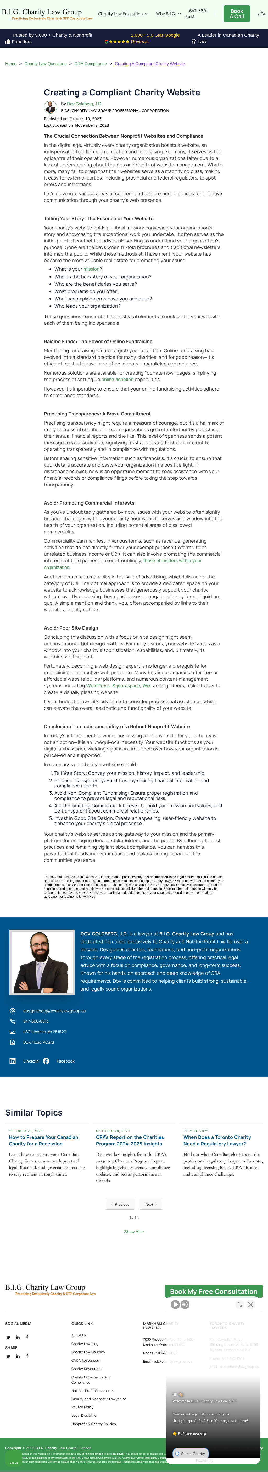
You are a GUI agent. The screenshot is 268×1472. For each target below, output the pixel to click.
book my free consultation (214, 1291)
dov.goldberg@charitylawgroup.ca (54, 1011)
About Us (78, 1335)
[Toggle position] (240, 1304)
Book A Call (237, 14)
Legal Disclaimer (84, 1415)
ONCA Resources (85, 1360)
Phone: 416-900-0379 (160, 1353)
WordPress (98, 685)
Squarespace (126, 685)
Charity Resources (86, 1368)
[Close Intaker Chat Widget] (251, 1304)
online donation (117, 379)
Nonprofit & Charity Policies (93, 1423)
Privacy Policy (82, 1407)
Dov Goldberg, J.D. (84, 104)
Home (10, 64)
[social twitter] (8, 1337)
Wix (146, 685)
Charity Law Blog (84, 1343)
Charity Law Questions (45, 64)
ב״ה (261, 14)
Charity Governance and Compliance (91, 1380)
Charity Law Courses (88, 1352)
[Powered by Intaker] (223, 1461)
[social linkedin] (18, 1337)
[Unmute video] (175, 1304)
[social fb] (27, 1337)
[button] (123, 14)
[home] (47, 15)
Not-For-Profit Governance (93, 1390)
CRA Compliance (90, 64)
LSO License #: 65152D (44, 1032)
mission (91, 269)
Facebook (65, 1061)
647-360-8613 (196, 13)
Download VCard (38, 1042)
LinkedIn (31, 1061)
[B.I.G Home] (50, 1290)
